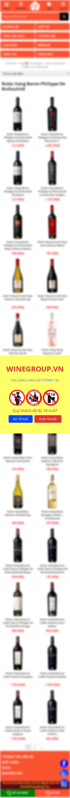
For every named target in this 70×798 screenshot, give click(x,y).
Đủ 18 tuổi (20, 419)
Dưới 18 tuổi (48, 419)
